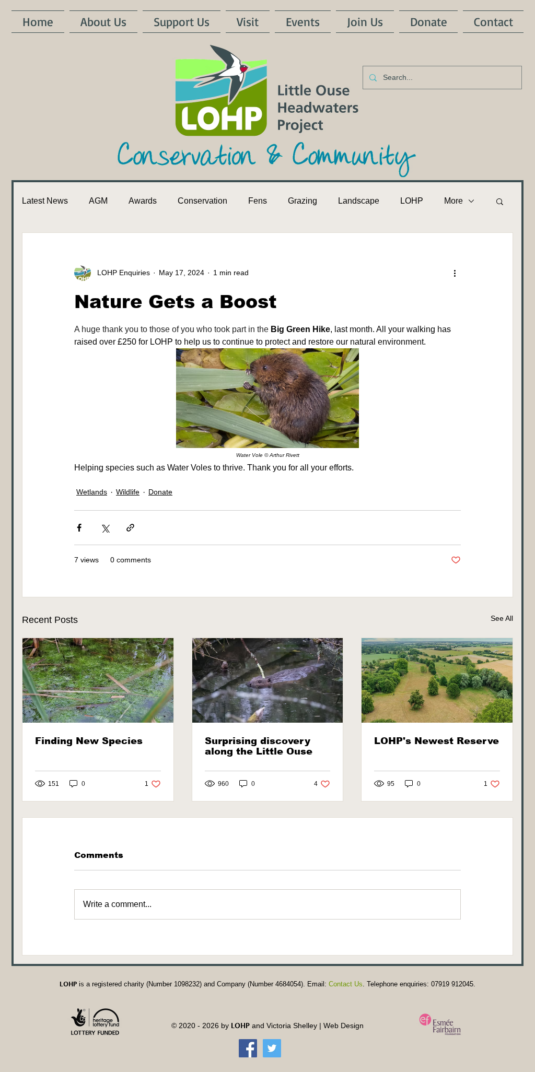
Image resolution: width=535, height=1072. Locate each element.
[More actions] (454, 272)
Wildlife (127, 492)
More (453, 200)
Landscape (358, 200)
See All (502, 618)
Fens (257, 200)
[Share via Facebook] (79, 528)
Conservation (202, 200)
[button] (500, 201)
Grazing (302, 200)
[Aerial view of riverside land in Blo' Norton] (437, 680)
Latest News (45, 200)
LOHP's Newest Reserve (436, 741)
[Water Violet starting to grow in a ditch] (97, 680)
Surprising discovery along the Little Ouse (258, 746)
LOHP (411, 200)
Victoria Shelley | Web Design (315, 1025)
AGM (98, 200)
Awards (143, 200)
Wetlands (91, 492)
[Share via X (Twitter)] (105, 528)
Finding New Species (89, 741)
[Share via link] (130, 528)
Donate (160, 492)
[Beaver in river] (267, 680)
